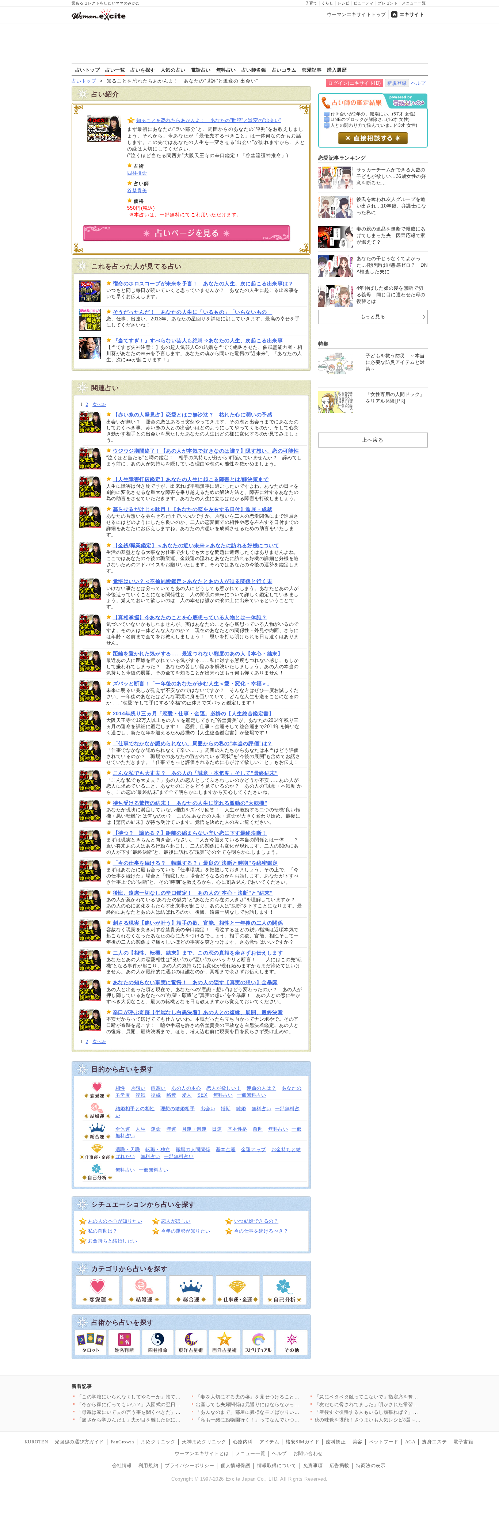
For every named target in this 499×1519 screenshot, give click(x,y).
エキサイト (412, 14)
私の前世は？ (103, 1231)
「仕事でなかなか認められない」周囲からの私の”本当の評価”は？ (193, 743)
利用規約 (148, 1465)
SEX (202, 1095)
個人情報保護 (235, 1465)
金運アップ (253, 1149)
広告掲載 (339, 1465)
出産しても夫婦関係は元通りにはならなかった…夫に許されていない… (275, 1404)
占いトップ (87, 69)
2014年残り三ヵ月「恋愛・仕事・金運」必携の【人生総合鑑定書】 (193, 713)
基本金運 (226, 1149)
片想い (138, 1088)
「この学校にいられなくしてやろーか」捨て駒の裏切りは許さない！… (156, 1397)
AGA (410, 1441)
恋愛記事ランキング (342, 158)
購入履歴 (337, 69)
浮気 (140, 1095)
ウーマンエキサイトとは (202, 1453)
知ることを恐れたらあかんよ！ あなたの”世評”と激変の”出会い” (208, 120)
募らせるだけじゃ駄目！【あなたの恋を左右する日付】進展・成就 (193, 509)
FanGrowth (122, 1441)
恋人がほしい (176, 1221)
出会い (208, 1108)
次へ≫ (99, 404)
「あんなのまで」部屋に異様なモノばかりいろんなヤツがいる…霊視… (275, 1412)
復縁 (156, 1095)
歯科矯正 (336, 1441)
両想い (158, 1088)
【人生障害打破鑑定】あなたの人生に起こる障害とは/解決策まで (191, 479)
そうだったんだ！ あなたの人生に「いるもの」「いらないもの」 (193, 312)
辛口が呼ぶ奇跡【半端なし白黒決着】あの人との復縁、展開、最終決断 (198, 1012)
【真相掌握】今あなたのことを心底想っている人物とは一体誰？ (190, 617)
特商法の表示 (370, 1465)
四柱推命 (137, 173)
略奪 (171, 1095)
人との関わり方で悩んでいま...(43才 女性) (374, 125)
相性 (120, 1088)
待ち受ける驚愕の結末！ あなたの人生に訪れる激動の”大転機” (190, 803)
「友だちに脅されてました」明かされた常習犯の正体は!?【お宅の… (391, 1404)
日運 (217, 1129)
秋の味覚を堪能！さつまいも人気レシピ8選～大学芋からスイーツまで (393, 1420)
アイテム (269, 1441)
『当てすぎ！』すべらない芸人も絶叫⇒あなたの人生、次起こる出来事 (198, 340)
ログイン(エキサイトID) (354, 83)
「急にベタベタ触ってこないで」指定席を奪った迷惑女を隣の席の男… (394, 1397)
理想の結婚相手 (177, 1108)
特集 (323, 344)
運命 (156, 1129)
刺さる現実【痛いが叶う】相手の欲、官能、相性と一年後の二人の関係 (198, 923)
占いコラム (284, 69)
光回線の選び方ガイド (79, 1441)
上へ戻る (372, 440)
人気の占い (173, 69)
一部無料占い (251, 1095)
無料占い (226, 69)
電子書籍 (463, 1441)
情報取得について (277, 1465)
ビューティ (364, 3)
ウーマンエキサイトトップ (356, 14)
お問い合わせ (308, 1453)
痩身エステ (434, 1441)
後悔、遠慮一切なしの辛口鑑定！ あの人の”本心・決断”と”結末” (193, 893)
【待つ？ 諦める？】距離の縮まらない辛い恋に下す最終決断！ (190, 833)
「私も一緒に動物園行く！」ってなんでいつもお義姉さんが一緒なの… (275, 1420)
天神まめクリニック (204, 1441)
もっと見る (373, 316)
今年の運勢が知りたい (185, 1231)
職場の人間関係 (193, 1149)
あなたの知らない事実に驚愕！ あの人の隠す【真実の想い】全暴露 (195, 982)
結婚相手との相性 (135, 1108)
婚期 (226, 1108)
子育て (311, 3)
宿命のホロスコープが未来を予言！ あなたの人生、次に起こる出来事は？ (203, 283)
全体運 (122, 1129)
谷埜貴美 (137, 190)
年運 (171, 1129)
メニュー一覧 (414, 3)
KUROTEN (36, 1441)
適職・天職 (127, 1149)
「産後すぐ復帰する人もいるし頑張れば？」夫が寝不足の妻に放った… (394, 1412)
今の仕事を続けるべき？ (261, 1231)
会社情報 (122, 1465)
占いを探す (142, 69)
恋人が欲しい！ (223, 1088)
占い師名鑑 (253, 69)
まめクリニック (158, 1441)
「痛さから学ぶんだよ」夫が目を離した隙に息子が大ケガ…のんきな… (156, 1420)
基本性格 (237, 1129)
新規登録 (397, 83)
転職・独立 (157, 1149)
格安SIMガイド (302, 1441)
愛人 (187, 1095)
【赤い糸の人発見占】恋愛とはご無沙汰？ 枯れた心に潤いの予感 (195, 415)
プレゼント (388, 3)
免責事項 (313, 1465)
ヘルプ (418, 83)
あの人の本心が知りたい (115, 1221)
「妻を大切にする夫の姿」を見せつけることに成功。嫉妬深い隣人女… (275, 1397)
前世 (258, 1129)
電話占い (201, 69)
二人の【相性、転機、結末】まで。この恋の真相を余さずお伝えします (198, 953)
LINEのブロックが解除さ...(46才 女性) (370, 119)
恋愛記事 (311, 69)
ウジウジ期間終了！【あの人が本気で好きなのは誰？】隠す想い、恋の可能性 (206, 451)
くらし (327, 3)
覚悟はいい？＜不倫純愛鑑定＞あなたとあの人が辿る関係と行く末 (193, 581)
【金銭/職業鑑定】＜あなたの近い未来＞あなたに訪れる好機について (196, 545)
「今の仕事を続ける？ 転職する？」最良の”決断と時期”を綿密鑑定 (195, 863)
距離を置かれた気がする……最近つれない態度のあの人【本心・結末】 (198, 653)
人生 (140, 1129)
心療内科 (243, 1441)
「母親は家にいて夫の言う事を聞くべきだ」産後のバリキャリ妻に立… (156, 1412)
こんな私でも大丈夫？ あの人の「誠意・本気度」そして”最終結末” (195, 773)
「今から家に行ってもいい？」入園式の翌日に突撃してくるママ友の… (156, 1404)
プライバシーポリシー (189, 1465)
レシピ (344, 3)
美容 (357, 1441)
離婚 (241, 1108)
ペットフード (384, 1441)
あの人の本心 (186, 1088)
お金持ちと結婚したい (112, 1241)
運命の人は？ (261, 1088)
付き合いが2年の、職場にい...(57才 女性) (373, 114)
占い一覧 (115, 69)
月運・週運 (194, 1129)
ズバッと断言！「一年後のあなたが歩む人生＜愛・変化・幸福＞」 (193, 683)
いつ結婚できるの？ (256, 1221)
